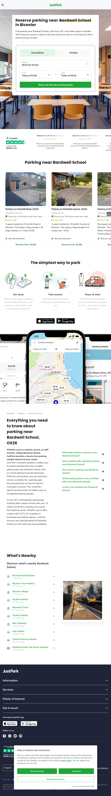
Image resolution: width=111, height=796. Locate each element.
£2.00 (26, 244)
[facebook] (4, 736)
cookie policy (66, 760)
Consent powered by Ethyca (81, 786)
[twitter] (15, 736)
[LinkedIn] (20, 736)
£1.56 (72, 244)
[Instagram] (9, 736)
